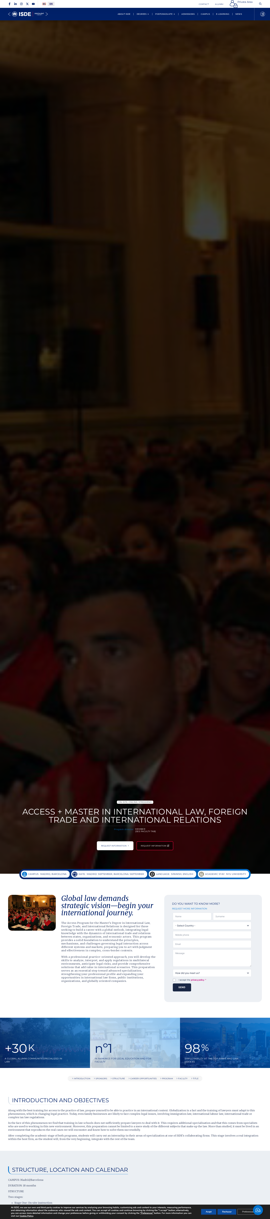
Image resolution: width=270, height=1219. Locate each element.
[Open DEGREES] (148, 14)
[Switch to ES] (44, 4)
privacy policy (197, 980)
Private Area (245, 1)
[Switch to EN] (51, 4)
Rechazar (227, 1211)
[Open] (262, 14)
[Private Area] (234, 4)
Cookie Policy (26, 1215)
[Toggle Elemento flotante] (258, 1210)
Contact (204, 4)
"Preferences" (146, 1213)
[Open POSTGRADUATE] (174, 14)
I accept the (192, 980)
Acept (209, 1211)
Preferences (248, 1211)
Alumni (219, 4)
